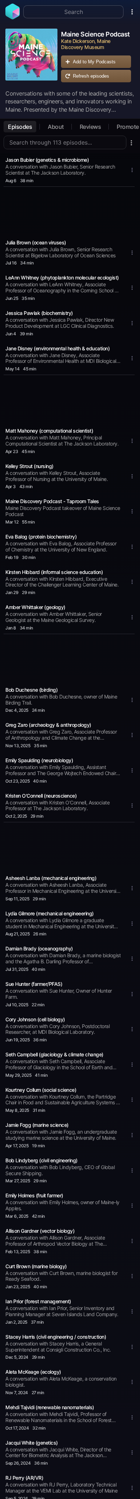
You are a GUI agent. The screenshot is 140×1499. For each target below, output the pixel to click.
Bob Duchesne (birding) (31, 690)
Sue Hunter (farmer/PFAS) (33, 984)
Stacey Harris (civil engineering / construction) (55, 1337)
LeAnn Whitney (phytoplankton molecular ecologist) (62, 277)
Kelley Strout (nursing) (29, 466)
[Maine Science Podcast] (31, 57)
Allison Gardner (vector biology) (39, 1231)
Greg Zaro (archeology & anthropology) (48, 725)
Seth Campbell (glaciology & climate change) (54, 1054)
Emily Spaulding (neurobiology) (39, 760)
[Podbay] (12, 17)
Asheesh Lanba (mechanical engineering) (50, 878)
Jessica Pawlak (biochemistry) (39, 313)
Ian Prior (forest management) (38, 1301)
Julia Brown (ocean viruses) (35, 242)
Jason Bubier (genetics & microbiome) (47, 160)
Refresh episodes (91, 76)
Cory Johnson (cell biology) (35, 1019)
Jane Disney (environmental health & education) (57, 348)
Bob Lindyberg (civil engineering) (41, 1160)
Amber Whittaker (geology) (35, 607)
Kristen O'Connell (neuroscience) (40, 796)
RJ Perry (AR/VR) (24, 1478)
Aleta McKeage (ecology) (33, 1372)
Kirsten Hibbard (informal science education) (54, 572)
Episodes (20, 126)
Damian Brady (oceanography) (39, 948)
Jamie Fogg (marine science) (37, 1125)
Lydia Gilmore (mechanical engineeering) (49, 913)
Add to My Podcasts (94, 61)
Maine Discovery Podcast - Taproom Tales (52, 501)
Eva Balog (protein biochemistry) (40, 537)
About (56, 126)
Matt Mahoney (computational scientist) (49, 431)
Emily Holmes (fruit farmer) (34, 1195)
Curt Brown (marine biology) (36, 1266)
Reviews (90, 126)
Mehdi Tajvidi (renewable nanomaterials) (49, 1407)
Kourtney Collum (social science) (40, 1090)
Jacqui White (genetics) (31, 1443)
